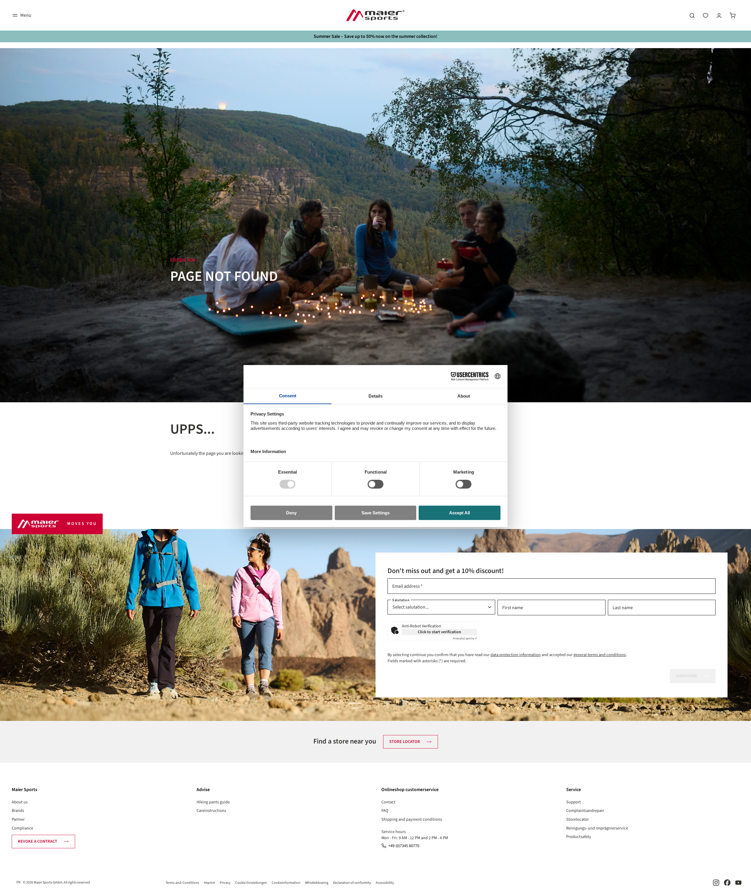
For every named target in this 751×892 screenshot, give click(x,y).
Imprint (209, 882)
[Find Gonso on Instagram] (716, 882)
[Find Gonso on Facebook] (727, 882)
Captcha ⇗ (465, 638)
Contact (388, 802)
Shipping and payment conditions (411, 819)
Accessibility (385, 882)
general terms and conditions (600, 655)
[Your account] (719, 15)
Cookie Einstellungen (251, 882)
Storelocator (577, 819)
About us (20, 802)
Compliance (22, 828)
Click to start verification (439, 632)
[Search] (692, 15)
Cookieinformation (286, 882)
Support (573, 802)
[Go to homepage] (375, 15)
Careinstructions (211, 810)
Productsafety (578, 837)
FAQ (384, 810)
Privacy (225, 882)
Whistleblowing (316, 882)
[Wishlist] (705, 15)
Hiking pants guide (213, 802)
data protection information (515, 655)
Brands (18, 810)
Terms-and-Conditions (182, 882)
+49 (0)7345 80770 (403, 846)
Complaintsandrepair (585, 810)
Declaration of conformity (352, 882)
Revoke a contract (37, 841)
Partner (18, 819)
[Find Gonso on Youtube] (738, 882)
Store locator (404, 742)
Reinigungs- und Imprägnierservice (597, 828)
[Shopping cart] (732, 15)
